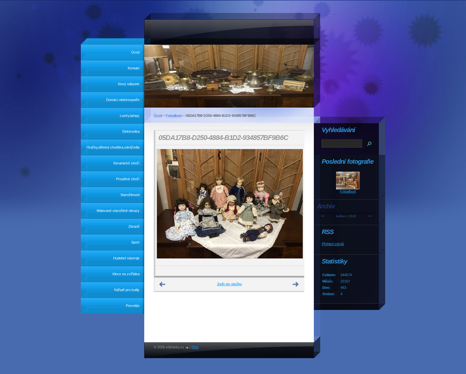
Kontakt (133, 68)
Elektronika (130, 131)
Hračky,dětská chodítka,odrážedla (113, 147)
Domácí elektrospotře (122, 100)
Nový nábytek (128, 84)
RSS (194, 347)
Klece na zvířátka (126, 274)
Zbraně (133, 226)
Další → (296, 284)
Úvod (135, 52)
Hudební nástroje (126, 258)
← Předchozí (162, 284)
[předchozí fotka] (166, 206)
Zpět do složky (229, 284)
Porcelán (132, 305)
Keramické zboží (126, 163)
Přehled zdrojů (333, 244)
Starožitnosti (129, 195)
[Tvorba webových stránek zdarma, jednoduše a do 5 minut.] (187, 347)
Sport (135, 242)
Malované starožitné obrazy (118, 210)
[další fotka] (294, 206)
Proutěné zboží (127, 179)
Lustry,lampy (129, 115)
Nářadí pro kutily (126, 290)
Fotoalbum (174, 115)
